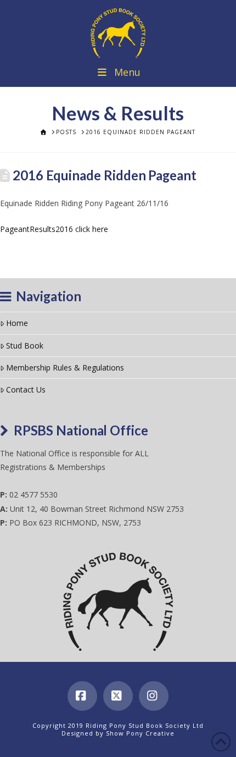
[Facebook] (82, 696)
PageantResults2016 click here (54, 229)
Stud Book (24, 345)
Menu (127, 72)
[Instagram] (153, 696)
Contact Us (26, 389)
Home (17, 323)
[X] (118, 696)
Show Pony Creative (140, 733)
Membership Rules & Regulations (65, 367)
